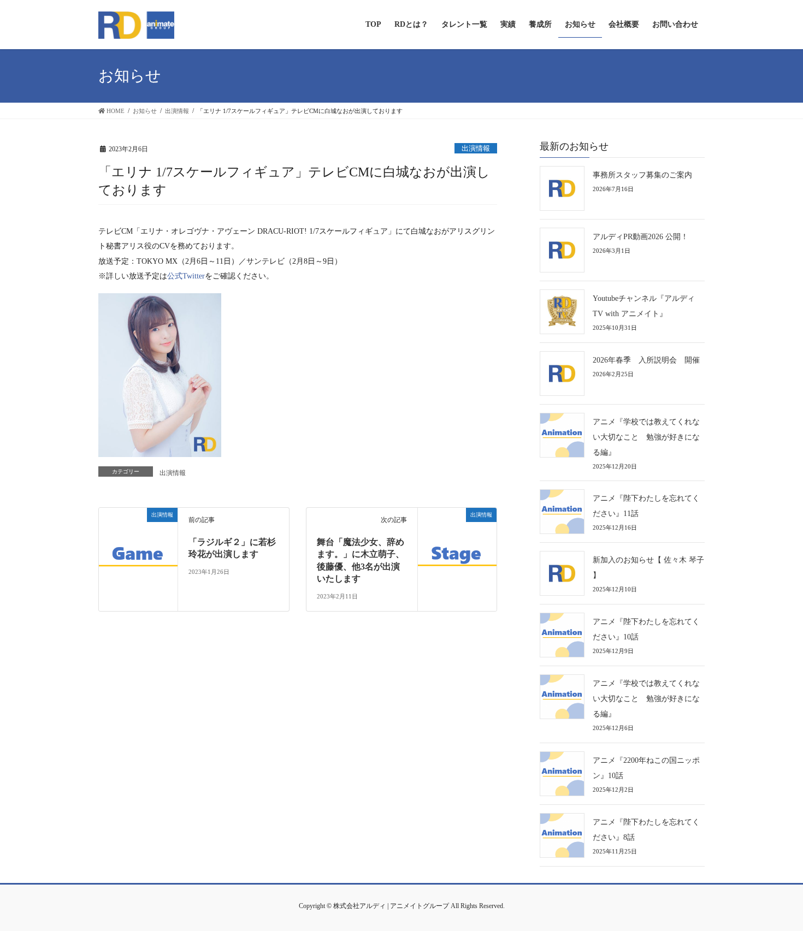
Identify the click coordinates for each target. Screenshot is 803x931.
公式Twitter (186, 275)
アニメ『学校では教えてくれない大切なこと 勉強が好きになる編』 (646, 437)
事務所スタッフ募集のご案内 (642, 175)
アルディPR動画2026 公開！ (640, 237)
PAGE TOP (775, 894)
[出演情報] (138, 546)
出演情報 (476, 148)
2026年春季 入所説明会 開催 (646, 360)
